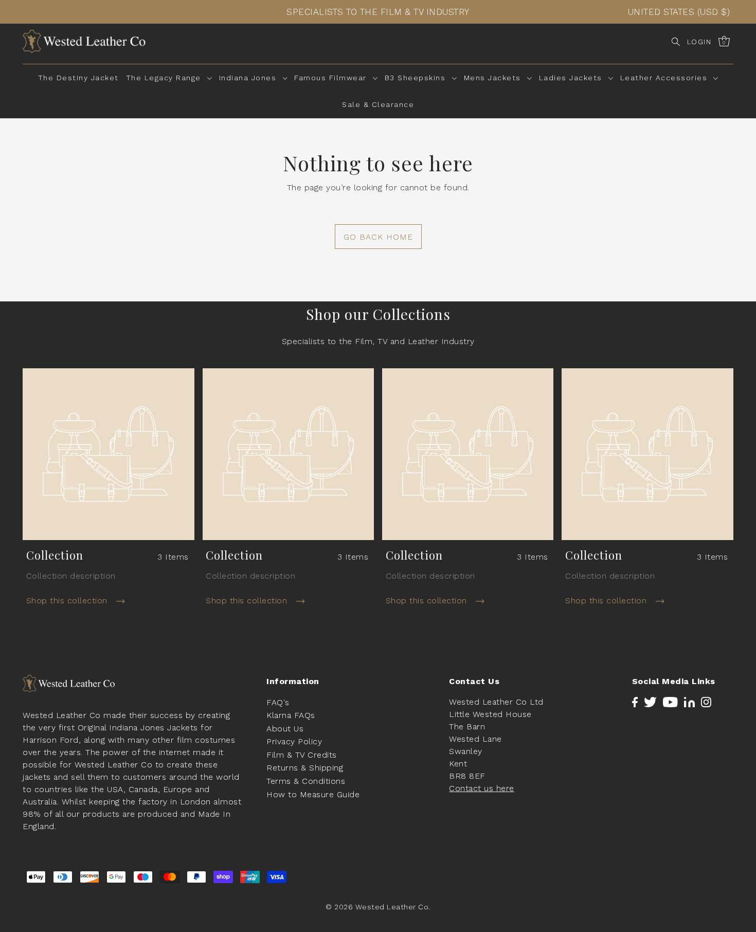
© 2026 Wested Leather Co (377, 906)
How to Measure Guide (312, 794)
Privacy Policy (294, 741)
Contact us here (481, 788)
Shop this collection (68, 600)
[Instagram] (706, 701)
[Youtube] (670, 701)
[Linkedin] (689, 701)
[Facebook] (635, 701)
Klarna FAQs (290, 715)
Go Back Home (378, 237)
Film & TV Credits (301, 754)
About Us (284, 728)
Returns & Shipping (304, 768)
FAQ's (278, 702)
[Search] (675, 41)
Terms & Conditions (305, 781)
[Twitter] (650, 701)
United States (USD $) (679, 12)
